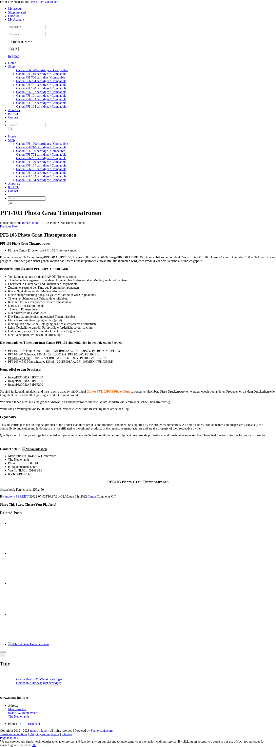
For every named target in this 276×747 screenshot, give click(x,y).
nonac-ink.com (39, 730)
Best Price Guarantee (44, 1)
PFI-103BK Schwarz (21, 354)
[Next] (4, 652)
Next (15, 226)
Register (13, 56)
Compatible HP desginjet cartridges (38, 683)
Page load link (9, 738)
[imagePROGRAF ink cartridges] (142, 627)
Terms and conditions (13, 734)
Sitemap (67, 734)
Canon (91, 496)
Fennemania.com (102, 730)
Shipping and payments (44, 734)
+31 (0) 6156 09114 (30, 723)
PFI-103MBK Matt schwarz (26, 361)
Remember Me (22, 41)
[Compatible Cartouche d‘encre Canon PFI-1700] (142, 567)
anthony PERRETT (17, 496)
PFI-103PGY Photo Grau (24, 350)
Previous (5, 226)
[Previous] (1, 652)
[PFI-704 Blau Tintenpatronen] (28, 644)
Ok (34, 745)
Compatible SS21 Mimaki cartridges (39, 679)
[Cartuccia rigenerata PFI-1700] (142, 597)
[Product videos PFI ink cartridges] (142, 536)
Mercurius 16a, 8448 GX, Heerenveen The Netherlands (22, 712)
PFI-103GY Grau (19, 358)
